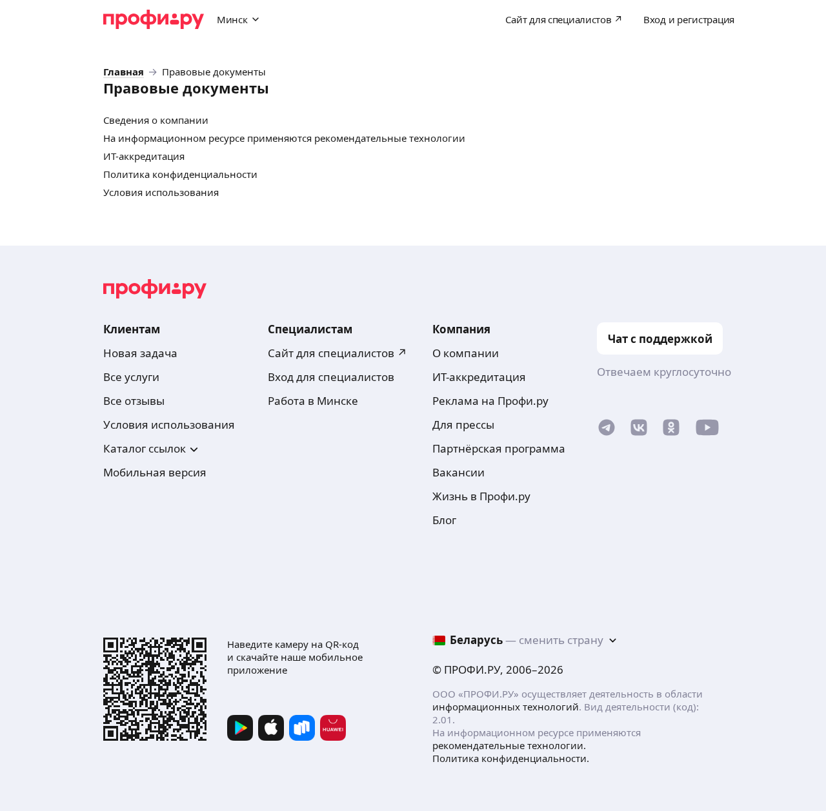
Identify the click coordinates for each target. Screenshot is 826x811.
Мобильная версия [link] (154, 472)
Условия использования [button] (169, 424)
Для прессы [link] (463, 424)
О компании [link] (465, 353)
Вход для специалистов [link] (331, 376)
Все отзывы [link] (134, 400)
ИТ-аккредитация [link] (144, 156)
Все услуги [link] (131, 376)
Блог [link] (444, 520)
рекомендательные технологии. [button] (509, 745)
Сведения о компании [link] (155, 120)
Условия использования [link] (161, 192)
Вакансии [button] (458, 472)
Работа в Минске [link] (313, 400)
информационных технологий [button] (505, 706)
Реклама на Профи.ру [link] (490, 400)
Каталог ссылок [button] (144, 448)
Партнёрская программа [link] (498, 448)
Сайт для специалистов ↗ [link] (337, 353)
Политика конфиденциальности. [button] (510, 758)
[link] (123, 71)
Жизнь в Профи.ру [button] (481, 496)
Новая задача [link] (140, 353)
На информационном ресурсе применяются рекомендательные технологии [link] (284, 138)
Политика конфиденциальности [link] (180, 174)
